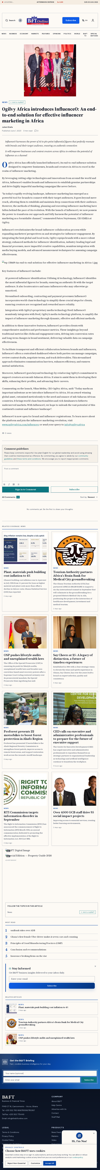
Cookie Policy (8, 1140)
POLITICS (67, 34)
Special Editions (94, 35)
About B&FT (57, 1101)
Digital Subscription (60, 1144)
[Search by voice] (20, 20)
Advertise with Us (59, 1109)
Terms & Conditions (10, 1132)
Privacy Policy (8, 1136)
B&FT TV (85, 35)
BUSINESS (13, 34)
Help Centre (57, 1105)
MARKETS (35, 34)
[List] (18, 484)
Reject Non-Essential (16, 1163)
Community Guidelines (12, 1144)
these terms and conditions (29, 459)
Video (54, 1140)
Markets (55, 1136)
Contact (55, 1113)
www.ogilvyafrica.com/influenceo (20, 424)
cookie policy (77, 1157)
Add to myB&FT (18, 102)
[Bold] (4, 484)
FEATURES (46, 34)
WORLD (77, 34)
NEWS (4, 34)
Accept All (49, 1163)
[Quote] (14, 484)
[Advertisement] (51, 880)
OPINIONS (57, 34)
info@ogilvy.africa (74, 424)
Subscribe (71, 20)
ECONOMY (24, 34)
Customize (35, 1163)
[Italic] (9, 484)
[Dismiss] (95, 966)
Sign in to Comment (25, 489)
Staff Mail (56, 1117)
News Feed (56, 1132)
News (4, 102)
